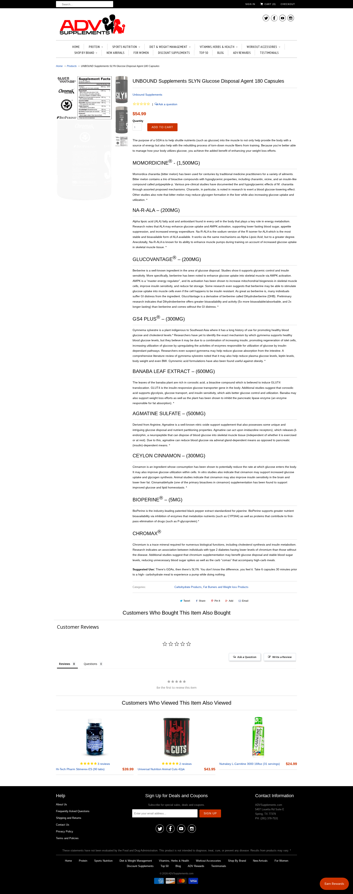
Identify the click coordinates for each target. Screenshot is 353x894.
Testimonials (269, 53)
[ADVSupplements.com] (91, 25)
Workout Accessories (262, 47)
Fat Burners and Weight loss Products (225, 587)
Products (72, 66)
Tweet (186, 600)
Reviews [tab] (64, 664)
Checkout (288, 4)
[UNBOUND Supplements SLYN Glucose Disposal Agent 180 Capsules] (84, 138)
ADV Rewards (242, 53)
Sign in (250, 4)
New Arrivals (115, 53)
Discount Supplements (174, 53)
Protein (94, 47)
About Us (61, 804)
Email (245, 600)
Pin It (217, 600)
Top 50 (203, 53)
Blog (220, 53)
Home (76, 47)
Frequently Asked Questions (72, 811)
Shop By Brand (84, 53)
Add (231, 600)
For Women (141, 53)
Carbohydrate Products (188, 587)
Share (202, 600)
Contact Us (62, 824)
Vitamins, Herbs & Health (217, 47)
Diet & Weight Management (169, 47)
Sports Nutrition (124, 47)
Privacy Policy (64, 831)
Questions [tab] (90, 664)
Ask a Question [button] (246, 657)
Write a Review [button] (282, 657)
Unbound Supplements (147, 94)
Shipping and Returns (68, 817)
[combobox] (84, 4)
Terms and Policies (67, 838)
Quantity (138, 120)
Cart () (270, 4)
